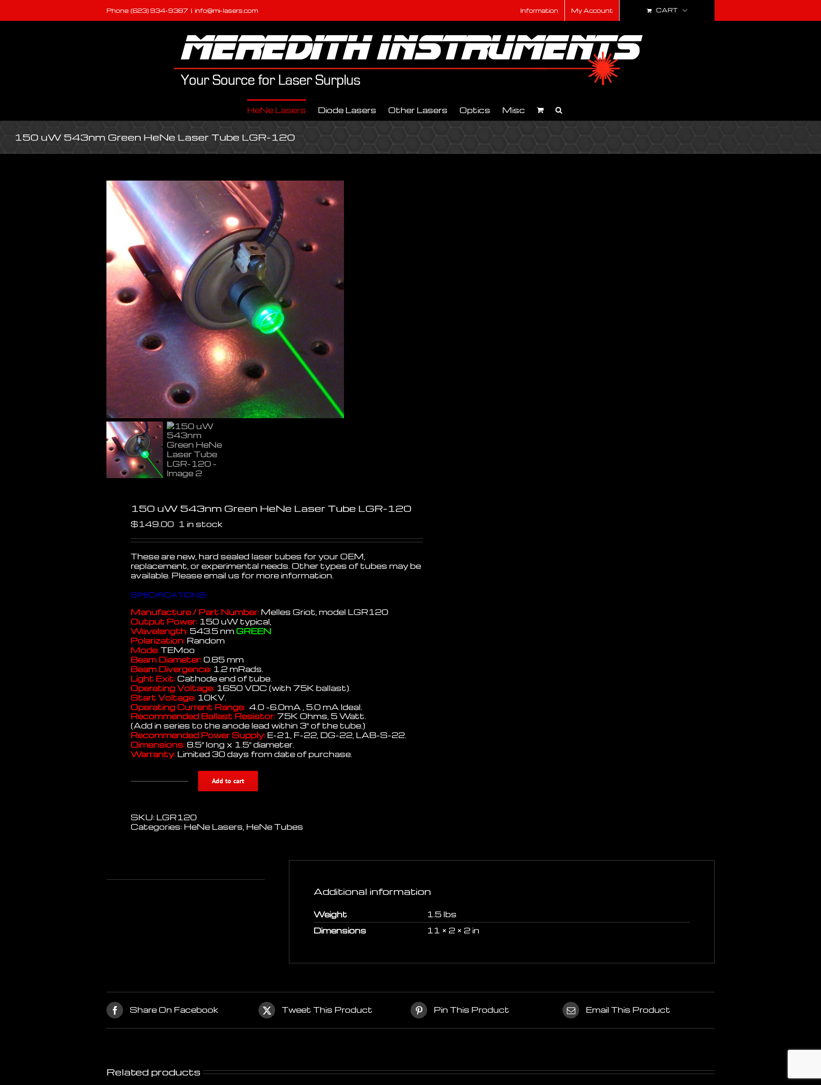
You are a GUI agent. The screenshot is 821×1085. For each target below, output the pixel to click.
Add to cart (228, 781)
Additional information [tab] (155, 869)
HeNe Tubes (274, 827)
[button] (558, 109)
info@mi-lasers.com (226, 10)
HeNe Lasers (213, 827)
